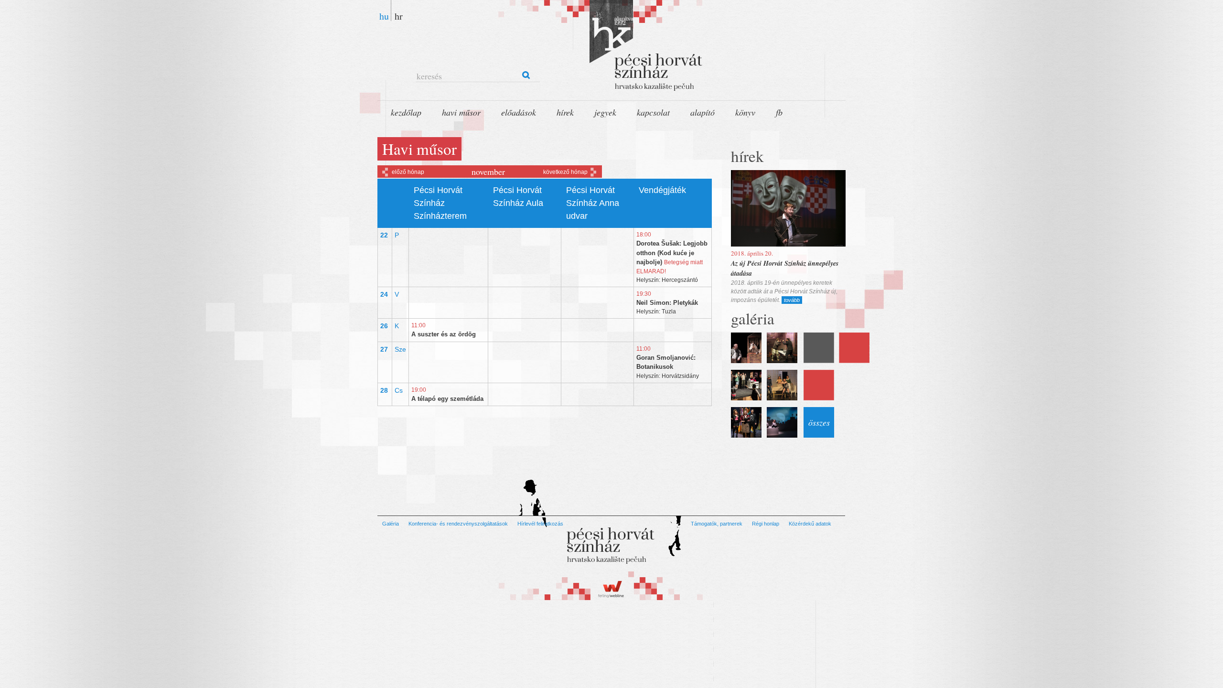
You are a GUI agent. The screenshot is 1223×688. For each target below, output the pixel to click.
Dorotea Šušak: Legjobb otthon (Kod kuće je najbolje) (672, 253)
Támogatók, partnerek (716, 524)
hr (399, 15)
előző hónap (408, 172)
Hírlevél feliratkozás (540, 524)
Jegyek (605, 112)
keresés (429, 76)
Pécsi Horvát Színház (635, 48)
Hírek (565, 112)
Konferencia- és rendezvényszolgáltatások (458, 524)
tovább (792, 300)
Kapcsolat (653, 112)
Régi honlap (765, 524)
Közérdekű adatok (810, 524)
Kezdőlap (406, 112)
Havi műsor (461, 112)
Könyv (745, 112)
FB (779, 112)
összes (819, 422)
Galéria (390, 524)
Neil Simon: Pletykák (667, 302)
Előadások (518, 112)
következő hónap (565, 172)
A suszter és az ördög (443, 334)
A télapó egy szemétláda (447, 398)
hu (384, 15)
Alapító (702, 112)
